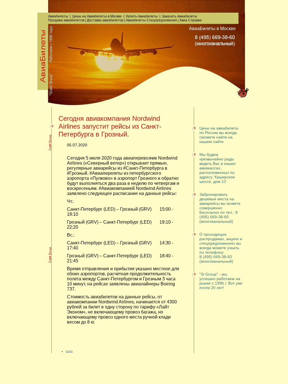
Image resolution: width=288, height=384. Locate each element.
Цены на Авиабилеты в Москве (97, 16)
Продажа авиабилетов (66, 20)
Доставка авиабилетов (105, 20)
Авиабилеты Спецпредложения (151, 20)
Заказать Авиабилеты (179, 16)
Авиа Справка (190, 20)
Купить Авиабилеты (142, 16)
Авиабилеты (58, 16)
